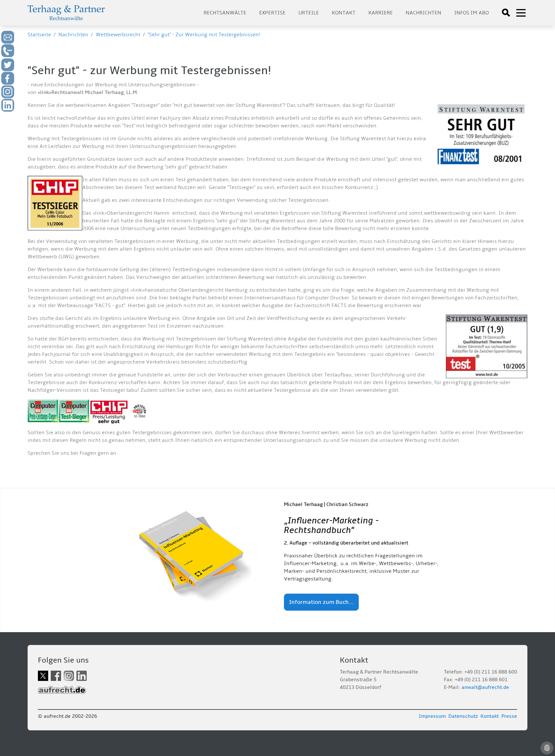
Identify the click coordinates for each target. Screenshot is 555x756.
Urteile (308, 13)
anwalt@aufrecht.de (485, 687)
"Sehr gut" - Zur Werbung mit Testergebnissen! (204, 34)
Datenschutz (463, 716)
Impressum (432, 716)
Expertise (272, 13)
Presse (509, 716)
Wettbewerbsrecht (118, 34)
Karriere (380, 13)
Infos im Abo (471, 13)
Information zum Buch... (321, 602)
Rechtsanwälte (225, 13)
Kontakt (344, 13)
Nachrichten (423, 13)
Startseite (39, 34)
